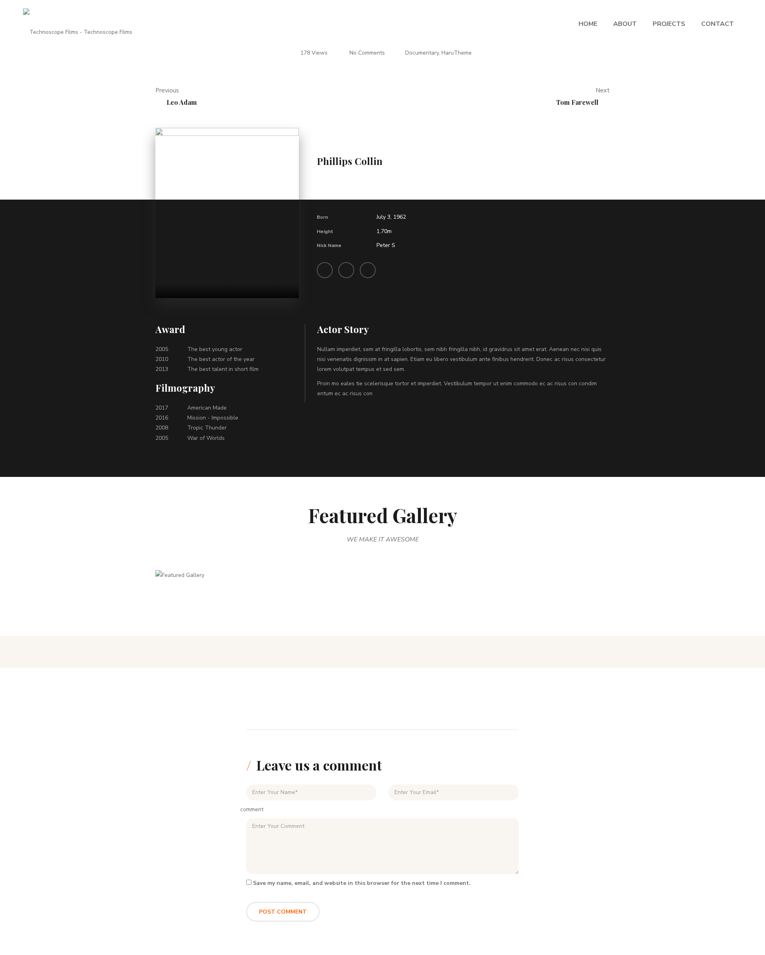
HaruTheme (456, 53)
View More (211, 585)
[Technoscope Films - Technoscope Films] (77, 23)
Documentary (422, 53)
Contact (717, 24)
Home (588, 24)
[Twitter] (346, 270)
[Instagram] (368, 270)
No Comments (367, 53)
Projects (669, 24)
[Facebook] (325, 270)
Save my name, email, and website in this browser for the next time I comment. (362, 883)
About (625, 24)
